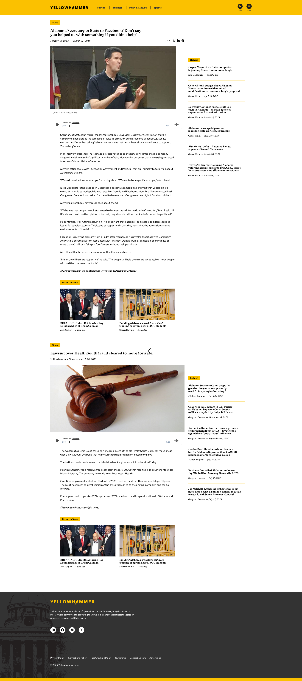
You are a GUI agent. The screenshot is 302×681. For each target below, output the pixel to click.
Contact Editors (138, 657)
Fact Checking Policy (100, 657)
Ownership (120, 657)
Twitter (174, 40)
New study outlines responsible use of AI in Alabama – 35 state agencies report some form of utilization (209, 109)
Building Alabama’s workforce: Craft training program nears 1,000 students (142, 325)
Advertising (155, 657)
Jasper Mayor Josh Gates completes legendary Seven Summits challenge (210, 68)
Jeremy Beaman (59, 40)
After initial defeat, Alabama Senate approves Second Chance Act (209, 148)
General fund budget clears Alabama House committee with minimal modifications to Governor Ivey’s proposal (214, 88)
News (55, 22)
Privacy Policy (57, 657)
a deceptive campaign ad (123, 187)
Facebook (183, 40)
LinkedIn (178, 40)
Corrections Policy (77, 657)
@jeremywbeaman (70, 270)
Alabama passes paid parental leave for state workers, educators (209, 129)
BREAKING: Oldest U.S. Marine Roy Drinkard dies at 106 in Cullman (81, 325)
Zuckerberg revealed (110, 153)
